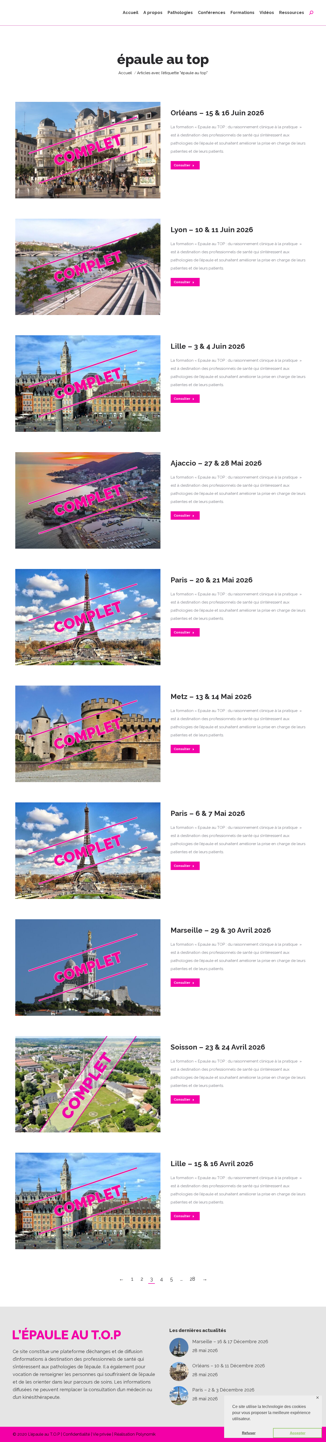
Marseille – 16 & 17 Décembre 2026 (230, 1341)
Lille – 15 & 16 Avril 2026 (212, 1164)
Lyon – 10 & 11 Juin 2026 (212, 230)
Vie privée (102, 1434)
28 (192, 1279)
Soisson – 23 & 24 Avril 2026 (218, 1047)
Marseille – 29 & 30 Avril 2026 (221, 930)
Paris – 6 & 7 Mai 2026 (208, 813)
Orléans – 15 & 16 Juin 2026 (217, 113)
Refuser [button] (248, 1433)
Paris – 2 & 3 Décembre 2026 (223, 1389)
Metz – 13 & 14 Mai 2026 (211, 696)
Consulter (182, 165)
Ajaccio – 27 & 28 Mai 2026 (216, 463)
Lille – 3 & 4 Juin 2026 (208, 346)
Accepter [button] (297, 1433)
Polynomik (146, 1434)
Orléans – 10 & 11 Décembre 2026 (228, 1365)
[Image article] (178, 1347)
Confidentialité (76, 1434)
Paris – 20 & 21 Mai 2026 (212, 580)
